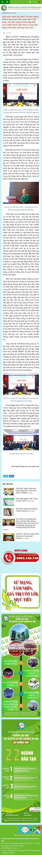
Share (11, 476)
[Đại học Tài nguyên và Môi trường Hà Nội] (21, 8)
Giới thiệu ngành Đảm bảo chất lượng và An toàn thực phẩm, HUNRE (26, 490)
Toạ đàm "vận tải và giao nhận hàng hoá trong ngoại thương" (27, 536)
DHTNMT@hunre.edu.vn (9, 848)
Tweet (5, 476)
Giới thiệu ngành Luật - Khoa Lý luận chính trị (27, 499)
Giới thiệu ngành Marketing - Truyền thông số (27, 510)
